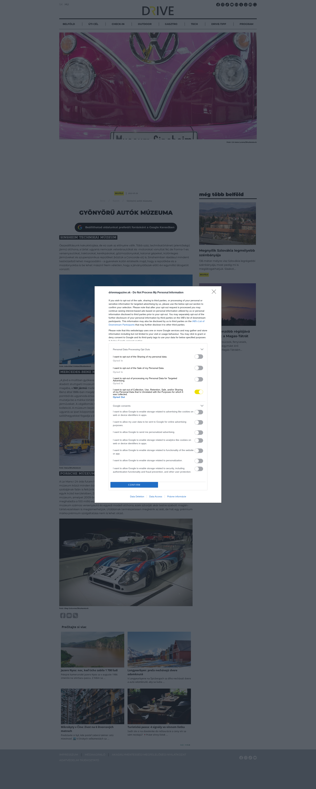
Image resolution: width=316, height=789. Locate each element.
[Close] (215, 293)
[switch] (199, 356)
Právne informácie (176, 496)
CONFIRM (134, 485)
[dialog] (158, 394)
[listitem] (158, 349)
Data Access (155, 496)
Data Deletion (137, 496)
